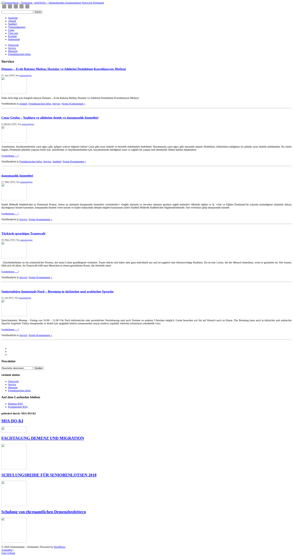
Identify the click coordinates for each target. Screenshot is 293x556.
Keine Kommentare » (73, 103)
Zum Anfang (8, 553)
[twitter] (21, 6)
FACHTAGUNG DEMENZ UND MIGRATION (42, 438)
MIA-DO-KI (12, 421)
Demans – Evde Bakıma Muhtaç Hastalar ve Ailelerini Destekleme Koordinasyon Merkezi (63, 69)
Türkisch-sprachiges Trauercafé (23, 233)
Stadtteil (12, 24)
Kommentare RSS (18, 406)
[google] (16, 6)
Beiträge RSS (15, 403)
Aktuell (12, 21)
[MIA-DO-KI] (14, 431)
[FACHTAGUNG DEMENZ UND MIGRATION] (14, 468)
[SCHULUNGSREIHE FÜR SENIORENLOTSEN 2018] (14, 505)
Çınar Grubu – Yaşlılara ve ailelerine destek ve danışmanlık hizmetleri (49, 117)
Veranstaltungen (16, 27)
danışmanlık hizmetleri (17, 175)
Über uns (13, 33)
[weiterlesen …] (9, 155)
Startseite (13, 17)
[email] (4, 6)
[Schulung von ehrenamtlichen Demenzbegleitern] (14, 541)
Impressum (14, 39)
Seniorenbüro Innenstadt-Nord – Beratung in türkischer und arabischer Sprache (57, 291)
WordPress (59, 546)
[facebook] (10, 6)
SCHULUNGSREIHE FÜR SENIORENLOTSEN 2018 (48, 475)
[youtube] (27, 6)
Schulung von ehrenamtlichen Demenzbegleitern (43, 512)
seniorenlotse (25, 75)
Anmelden (7, 550)
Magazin (12, 51)
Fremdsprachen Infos (19, 54)
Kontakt (12, 36)
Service (12, 48)
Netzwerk (13, 45)
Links (11, 30)
